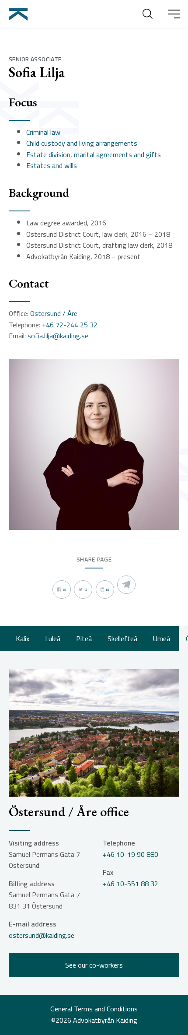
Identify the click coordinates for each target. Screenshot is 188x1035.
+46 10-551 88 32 (130, 884)
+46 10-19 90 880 (130, 854)
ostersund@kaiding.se (41, 935)
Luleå (52, 638)
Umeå (161, 638)
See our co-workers (94, 965)
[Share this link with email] (126, 584)
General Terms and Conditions (94, 1009)
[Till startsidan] (19, 14)
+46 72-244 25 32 (69, 325)
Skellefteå (122, 638)
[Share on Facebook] (61, 589)
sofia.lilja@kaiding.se (58, 336)
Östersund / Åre (53, 313)
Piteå (84, 638)
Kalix (22, 638)
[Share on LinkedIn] (105, 589)
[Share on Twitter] (83, 589)
